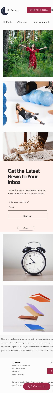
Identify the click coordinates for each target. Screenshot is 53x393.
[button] (26, 228)
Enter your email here (18, 202)
